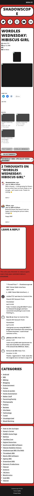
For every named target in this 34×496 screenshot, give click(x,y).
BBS (4, 377)
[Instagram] (17, 22)
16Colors (6, 472)
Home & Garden (9, 391)
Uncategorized (8, 418)
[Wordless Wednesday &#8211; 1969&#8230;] (8, 117)
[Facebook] (10, 22)
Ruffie (19, 491)
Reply (7, 198)
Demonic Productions (11, 464)
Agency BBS (7, 459)
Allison (8, 205)
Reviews (6, 407)
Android (6, 374)
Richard (9, 351)
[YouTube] (24, 22)
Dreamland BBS (9, 461)
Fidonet (6, 467)
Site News (6, 50)
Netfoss (6, 437)
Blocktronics (7, 475)
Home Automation (10, 394)
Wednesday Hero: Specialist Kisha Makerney (15, 160)
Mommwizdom (10, 182)
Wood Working (8, 421)
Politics (5, 405)
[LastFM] (31, 22)
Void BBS (6, 478)
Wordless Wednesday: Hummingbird (7, 138)
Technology (7, 413)
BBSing (5, 380)
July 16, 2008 (6, 45)
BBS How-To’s (19, 338)
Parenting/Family (9, 399)
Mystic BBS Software (11, 456)
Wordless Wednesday (21, 122)
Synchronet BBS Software (12, 445)
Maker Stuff (7, 396)
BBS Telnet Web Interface (16, 287)
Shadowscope (17, 11)
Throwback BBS (9, 453)
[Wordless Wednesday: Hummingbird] (8, 133)
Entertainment (8, 385)
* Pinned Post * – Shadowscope (18, 284)
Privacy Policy (17, 493)
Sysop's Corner (8, 431)
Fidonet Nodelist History (12, 448)
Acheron (6, 470)
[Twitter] (3, 22)
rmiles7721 (6, 43)
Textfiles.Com (8, 439)
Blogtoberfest (8, 154)
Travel (5, 415)
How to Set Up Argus (11, 428)
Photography (7, 149)
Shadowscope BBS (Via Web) (13, 450)
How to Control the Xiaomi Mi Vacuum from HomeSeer (19, 299)
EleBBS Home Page (10, 434)
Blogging (6, 383)
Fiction (5, 388)
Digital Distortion (9, 442)
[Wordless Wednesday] (22, 117)
